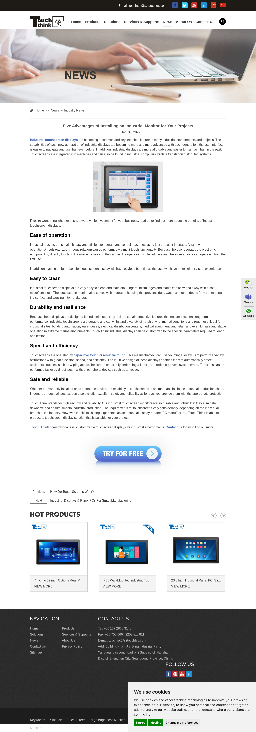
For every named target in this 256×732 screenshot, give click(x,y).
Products (92, 22)
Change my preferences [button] (182, 722)
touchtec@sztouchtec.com (147, 5)
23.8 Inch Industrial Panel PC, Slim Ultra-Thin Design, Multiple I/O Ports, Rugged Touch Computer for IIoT (196, 580)
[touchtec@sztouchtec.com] (248, 296)
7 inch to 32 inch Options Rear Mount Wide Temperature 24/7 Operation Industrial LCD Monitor (59, 580)
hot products (55, 515)
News (167, 22)
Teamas (248, 302)
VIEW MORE (43, 586)
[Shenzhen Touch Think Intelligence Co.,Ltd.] (47, 25)
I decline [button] (155, 722)
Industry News (74, 110)
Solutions (112, 22)
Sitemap (36, 652)
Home (76, 22)
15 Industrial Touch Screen (67, 720)
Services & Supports (141, 22)
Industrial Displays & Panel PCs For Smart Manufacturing (90, 500)
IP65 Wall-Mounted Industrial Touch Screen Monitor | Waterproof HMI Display (128, 580)
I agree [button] (140, 722)
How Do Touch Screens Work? (72, 491)
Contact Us (204, 22)
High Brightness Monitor (107, 720)
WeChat (248, 287)
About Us (184, 22)
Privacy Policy (72, 646)
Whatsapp (248, 315)
